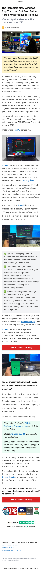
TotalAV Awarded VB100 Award (10, 545)
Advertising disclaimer (11, 568)
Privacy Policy (25, 568)
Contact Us (34, 568)
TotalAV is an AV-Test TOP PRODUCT (11, 550)
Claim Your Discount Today (21, 347)
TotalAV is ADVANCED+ (8, 547)
